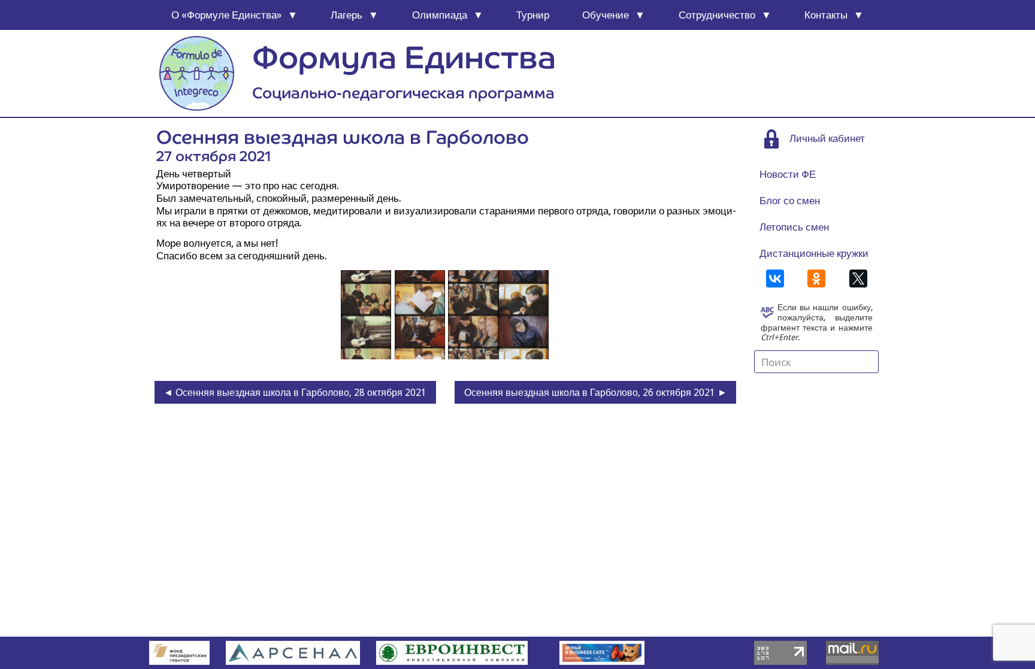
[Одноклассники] (816, 278)
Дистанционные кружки (813, 253)
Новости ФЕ (787, 174)
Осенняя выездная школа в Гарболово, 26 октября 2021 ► (595, 392)
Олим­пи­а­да (439, 15)
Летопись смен (794, 227)
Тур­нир (532, 15)
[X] (858, 278)
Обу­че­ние (605, 15)
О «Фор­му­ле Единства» (226, 15)
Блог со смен (789, 201)
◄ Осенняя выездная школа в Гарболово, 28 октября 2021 (295, 392)
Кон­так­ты (826, 15)
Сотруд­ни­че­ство (717, 15)
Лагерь (346, 15)
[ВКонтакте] (775, 278)
